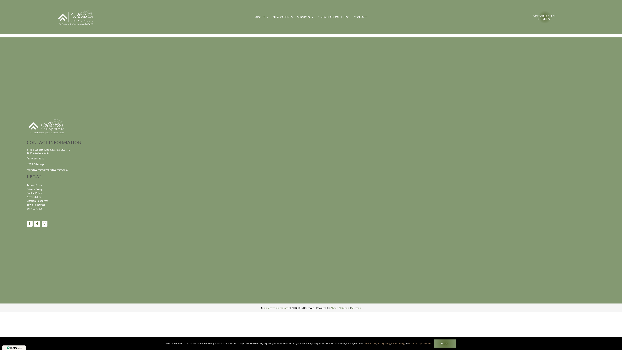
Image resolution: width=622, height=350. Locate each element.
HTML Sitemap (35, 164)
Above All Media (339, 307)
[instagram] (44, 224)
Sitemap (356, 307)
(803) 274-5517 (35, 158)
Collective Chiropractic (277, 307)
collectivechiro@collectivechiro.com (47, 169)
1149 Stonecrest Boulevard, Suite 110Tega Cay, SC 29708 (48, 151)
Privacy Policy (383, 343)
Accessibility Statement (420, 343)
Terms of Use (370, 343)
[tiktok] (37, 224)
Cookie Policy (397, 343)
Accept (445, 343)
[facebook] (30, 224)
